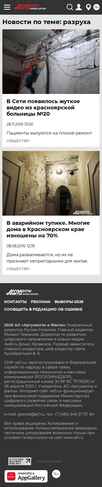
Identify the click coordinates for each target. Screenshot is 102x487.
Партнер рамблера (49, 461)
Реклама (40, 301)
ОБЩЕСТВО (18, 141)
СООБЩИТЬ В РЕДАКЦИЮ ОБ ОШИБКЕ (43, 309)
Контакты (15, 301)
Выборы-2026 (69, 301)
